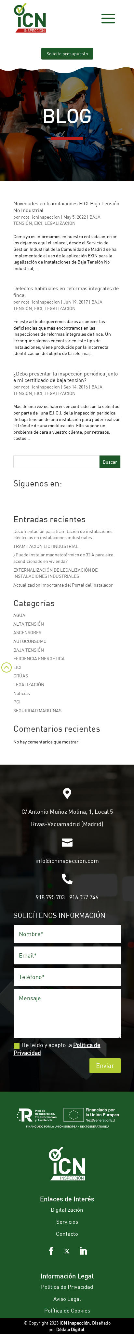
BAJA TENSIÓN (28, 650)
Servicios (67, 1221)
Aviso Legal (67, 1298)
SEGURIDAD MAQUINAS (37, 710)
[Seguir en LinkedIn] (83, 1251)
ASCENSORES (27, 632)
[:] (6, 675)
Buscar (110, 462)
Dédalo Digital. (71, 1329)
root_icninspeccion (40, 217)
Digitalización (67, 1209)
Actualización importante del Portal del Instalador (63, 585)
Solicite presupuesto (67, 53)
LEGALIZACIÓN (60, 223)
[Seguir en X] (67, 1251)
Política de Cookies (67, 1310)
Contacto (67, 1233)
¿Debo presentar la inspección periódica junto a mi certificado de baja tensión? (65, 377)
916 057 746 (83, 897)
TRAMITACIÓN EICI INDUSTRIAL (45, 546)
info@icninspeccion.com (67, 860)
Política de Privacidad (67, 1286)
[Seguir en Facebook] (51, 1251)
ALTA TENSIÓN (28, 624)
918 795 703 (50, 897)
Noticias (21, 693)
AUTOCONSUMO (30, 641)
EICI (38, 223)
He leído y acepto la (57, 1048)
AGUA (19, 615)
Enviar (105, 1065)
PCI (16, 701)
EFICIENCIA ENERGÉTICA (39, 658)
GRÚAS (20, 675)
